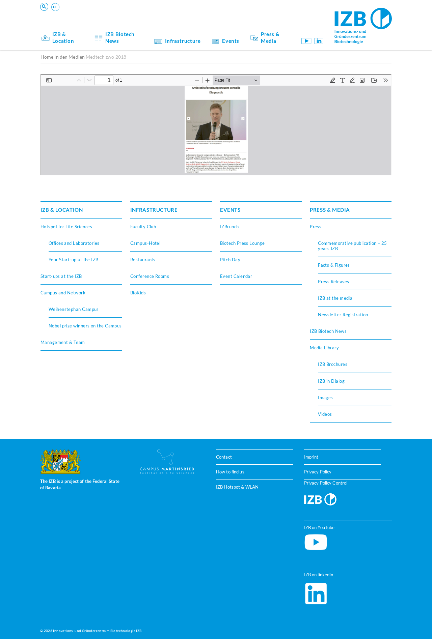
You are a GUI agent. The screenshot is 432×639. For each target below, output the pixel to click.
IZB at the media (335, 298)
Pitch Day (230, 259)
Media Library (324, 347)
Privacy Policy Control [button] (326, 483)
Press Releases (333, 281)
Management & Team (62, 342)
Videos (325, 414)
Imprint (311, 457)
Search (145, 15)
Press (315, 226)
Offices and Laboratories (74, 243)
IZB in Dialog (331, 381)
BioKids (138, 292)
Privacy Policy (318, 471)
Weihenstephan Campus (74, 309)
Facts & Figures (334, 265)
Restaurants (143, 259)
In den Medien (69, 57)
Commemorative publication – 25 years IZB (352, 245)
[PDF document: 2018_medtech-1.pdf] (216, 124)
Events (230, 41)
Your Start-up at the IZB (74, 259)
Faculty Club (143, 226)
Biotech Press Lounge (242, 243)
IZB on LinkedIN (318, 41)
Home (47, 57)
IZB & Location (63, 37)
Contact (224, 457)
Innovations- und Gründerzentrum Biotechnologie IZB (97, 631)
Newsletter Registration (343, 314)
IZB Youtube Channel (306, 41)
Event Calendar (236, 276)
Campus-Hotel (145, 243)
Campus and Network (62, 292)
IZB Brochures (332, 364)
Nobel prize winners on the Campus (85, 325)
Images (325, 397)
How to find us (230, 471)
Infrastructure (183, 41)
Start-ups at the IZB (61, 276)
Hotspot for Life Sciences (66, 226)
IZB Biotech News (120, 37)
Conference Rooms (149, 276)
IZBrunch (229, 226)
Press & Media (270, 37)
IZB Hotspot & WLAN (237, 487)
